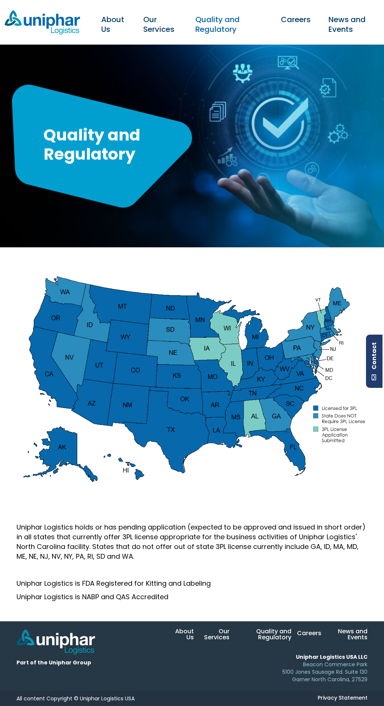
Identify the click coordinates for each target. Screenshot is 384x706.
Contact (375, 356)
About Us (112, 25)
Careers (295, 20)
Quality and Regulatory (217, 25)
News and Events (347, 25)
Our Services (158, 25)
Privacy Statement (343, 698)
